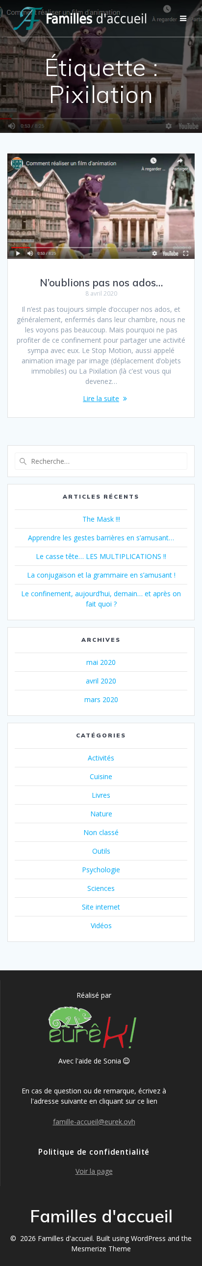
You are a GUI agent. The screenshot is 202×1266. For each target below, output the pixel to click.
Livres (101, 795)
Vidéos (101, 925)
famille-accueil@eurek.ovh (94, 1121)
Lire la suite (101, 398)
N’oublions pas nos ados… (101, 282)
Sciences (101, 888)
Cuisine (101, 776)
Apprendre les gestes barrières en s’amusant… (101, 537)
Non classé (101, 832)
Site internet (101, 907)
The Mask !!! (101, 519)
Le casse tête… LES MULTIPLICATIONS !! (101, 556)
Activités (101, 757)
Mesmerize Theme (101, 1248)
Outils (101, 851)
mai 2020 (101, 662)
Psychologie (101, 869)
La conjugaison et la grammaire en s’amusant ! (101, 575)
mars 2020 (101, 699)
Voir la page (94, 1171)
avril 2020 (101, 680)
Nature (101, 813)
